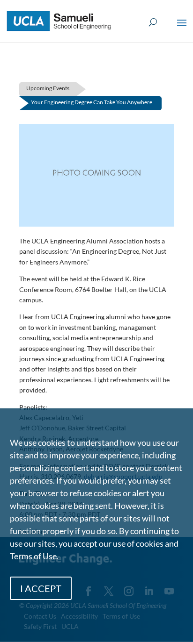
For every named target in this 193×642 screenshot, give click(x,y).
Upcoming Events (47, 88)
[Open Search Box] (153, 22)
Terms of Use (33, 556)
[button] (181, 29)
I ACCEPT (40, 588)
